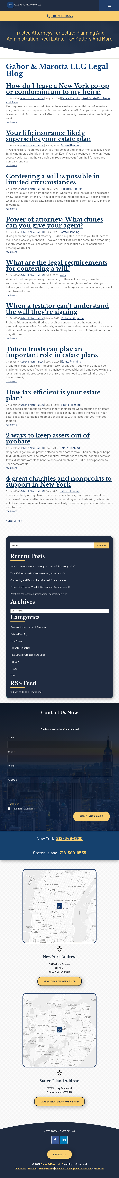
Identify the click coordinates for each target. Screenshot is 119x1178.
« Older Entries (14, 520)
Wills (63, 275)
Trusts (13, 668)
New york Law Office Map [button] (60, 981)
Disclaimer (13, 803)
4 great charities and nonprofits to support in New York (59, 481)
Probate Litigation (71, 188)
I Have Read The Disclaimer (24, 808)
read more (11, 122)
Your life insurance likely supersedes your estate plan (48, 136)
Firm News (16, 640)
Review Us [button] (59, 1154)
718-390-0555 (62, 15)
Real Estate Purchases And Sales (27, 654)
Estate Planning (71, 98)
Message (12, 779)
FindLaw (99, 1168)
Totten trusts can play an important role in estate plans (52, 352)
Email (11, 751)
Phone (11, 765)
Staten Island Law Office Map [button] (59, 1101)
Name (10, 737)
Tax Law (14, 661)
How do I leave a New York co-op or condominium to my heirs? (57, 89)
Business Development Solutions (73, 1168)
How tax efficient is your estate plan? (53, 395)
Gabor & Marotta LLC (32, 98)
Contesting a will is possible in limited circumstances (53, 179)
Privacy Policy (46, 1168)
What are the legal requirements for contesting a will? (56, 265)
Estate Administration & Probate (28, 627)
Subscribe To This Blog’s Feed (26, 691)
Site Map (32, 1168)
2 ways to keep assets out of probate (48, 438)
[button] (109, 5)
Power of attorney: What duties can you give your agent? (54, 222)
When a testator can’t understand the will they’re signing (57, 308)
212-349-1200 (69, 838)
